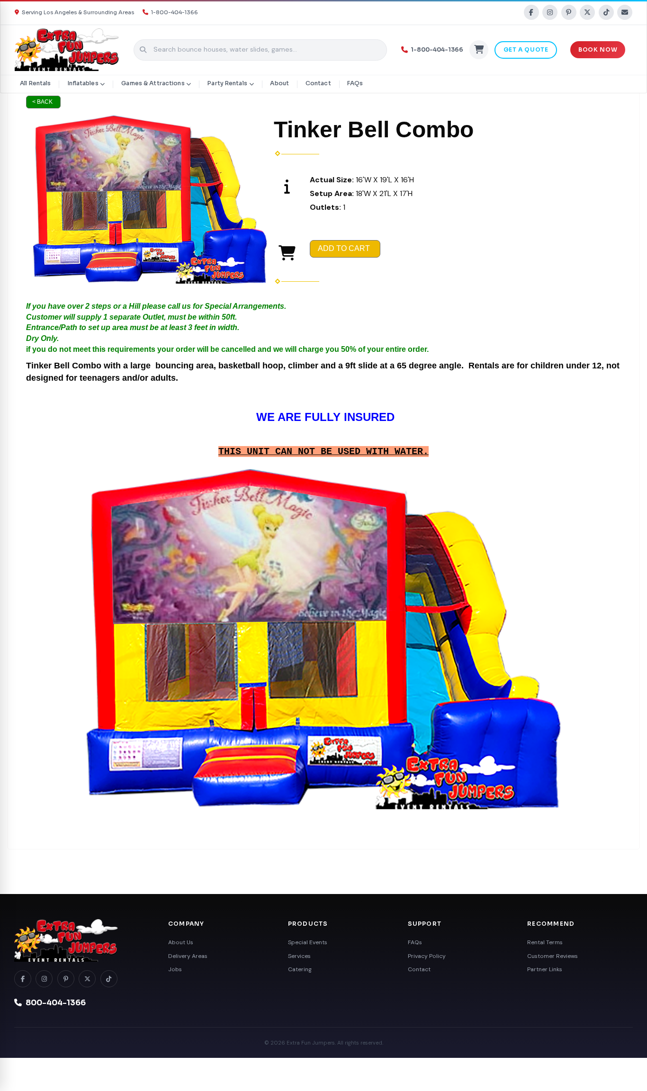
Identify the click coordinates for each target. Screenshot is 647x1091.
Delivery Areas (187, 956)
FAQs (355, 83)
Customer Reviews (552, 956)
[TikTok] (606, 12)
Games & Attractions (152, 83)
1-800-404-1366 (174, 12)
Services (299, 956)
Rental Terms (545, 942)
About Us (180, 942)
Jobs (175, 969)
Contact (318, 83)
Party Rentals (227, 83)
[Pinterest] (568, 12)
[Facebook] (531, 12)
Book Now (597, 50)
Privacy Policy (427, 956)
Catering (300, 969)
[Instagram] (549, 12)
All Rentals (35, 83)
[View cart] (478, 49)
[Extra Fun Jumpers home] (80, 940)
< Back (42, 101)
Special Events (307, 942)
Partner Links (544, 969)
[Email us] (624, 12)
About (279, 83)
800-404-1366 (56, 1003)
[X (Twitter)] (587, 12)
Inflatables (82, 83)
